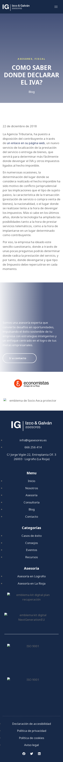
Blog (32, 92)
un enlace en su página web (26, 143)
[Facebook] (24, 754)
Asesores (25, 58)
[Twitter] (31, 754)
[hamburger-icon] (56, 7)
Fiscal (40, 58)
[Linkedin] (39, 754)
